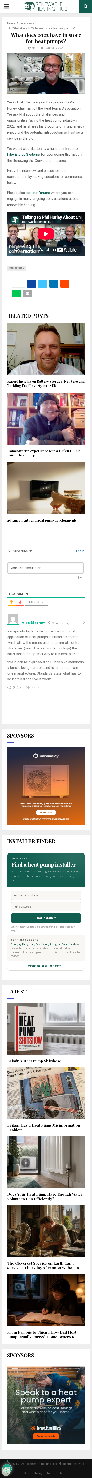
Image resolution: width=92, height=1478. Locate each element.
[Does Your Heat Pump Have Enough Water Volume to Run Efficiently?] (46, 1162)
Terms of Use (55, 1473)
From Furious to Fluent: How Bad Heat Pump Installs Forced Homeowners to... (42, 1334)
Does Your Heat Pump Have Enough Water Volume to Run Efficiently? (45, 1196)
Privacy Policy (33, 1473)
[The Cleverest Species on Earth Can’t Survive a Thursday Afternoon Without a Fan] (46, 1231)
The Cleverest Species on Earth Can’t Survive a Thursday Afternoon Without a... (44, 1265)
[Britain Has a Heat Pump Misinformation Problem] (46, 1093)
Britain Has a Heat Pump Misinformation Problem (43, 1127)
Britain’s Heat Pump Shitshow (34, 1060)
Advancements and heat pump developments (42, 520)
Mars (35, 48)
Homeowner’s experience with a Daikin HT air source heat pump (43, 453)
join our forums (37, 193)
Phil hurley (16, 268)
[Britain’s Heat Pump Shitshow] (46, 1029)
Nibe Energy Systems (23, 154)
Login (79, 551)
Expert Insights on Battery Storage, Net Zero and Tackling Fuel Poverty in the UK (46, 383)
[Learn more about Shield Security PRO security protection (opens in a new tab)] (6, 1472)
